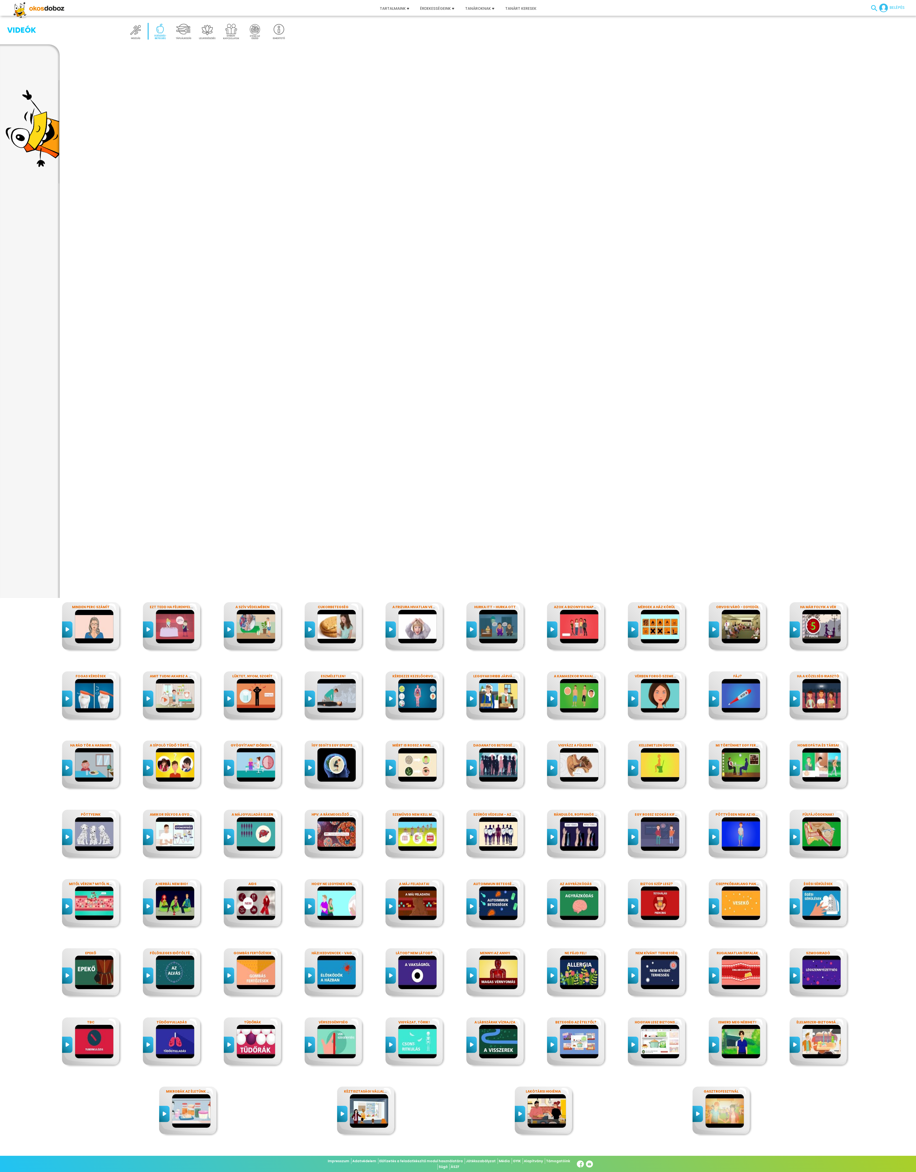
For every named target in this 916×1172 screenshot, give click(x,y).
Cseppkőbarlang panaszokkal (745, 884)
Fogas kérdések (91, 676)
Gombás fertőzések (252, 953)
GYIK (517, 1161)
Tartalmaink (393, 8)
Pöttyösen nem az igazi (738, 814)
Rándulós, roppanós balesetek (584, 814)
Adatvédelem (364, 1161)
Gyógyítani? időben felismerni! (260, 745)
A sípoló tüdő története (174, 745)
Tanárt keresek (520, 8)
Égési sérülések (818, 884)
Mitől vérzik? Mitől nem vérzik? (99, 884)
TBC (90, 1022)
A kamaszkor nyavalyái (576, 676)
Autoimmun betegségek (496, 884)
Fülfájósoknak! (818, 814)
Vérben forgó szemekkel (658, 676)
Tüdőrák (252, 1022)
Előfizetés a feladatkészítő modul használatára (421, 1161)
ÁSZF (455, 1166)
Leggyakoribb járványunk (499, 676)
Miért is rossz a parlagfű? (417, 745)
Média (504, 1161)
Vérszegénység (333, 1022)
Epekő (90, 953)
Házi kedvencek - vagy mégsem (341, 953)
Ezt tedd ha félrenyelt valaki (178, 607)
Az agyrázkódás (576, 884)
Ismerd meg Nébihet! (737, 1022)
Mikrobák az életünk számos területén (203, 1091)
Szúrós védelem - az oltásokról (504, 814)
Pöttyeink (91, 814)
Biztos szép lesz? (656, 884)
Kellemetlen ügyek (656, 745)
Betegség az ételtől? (575, 1022)
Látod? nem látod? (414, 953)
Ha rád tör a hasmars (90, 745)
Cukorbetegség (333, 607)
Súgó (443, 1166)
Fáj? (737, 676)
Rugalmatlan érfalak (737, 953)
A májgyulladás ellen (252, 814)
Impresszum (338, 1161)
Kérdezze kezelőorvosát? (417, 676)
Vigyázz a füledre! (575, 745)
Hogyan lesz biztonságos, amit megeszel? (675, 1022)
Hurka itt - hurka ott (495, 607)
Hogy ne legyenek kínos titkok (341, 884)
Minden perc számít (90, 607)
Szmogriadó (818, 953)
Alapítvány (533, 1161)
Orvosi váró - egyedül (737, 607)
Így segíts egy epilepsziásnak (339, 745)
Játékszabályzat (481, 1161)
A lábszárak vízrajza (494, 1022)
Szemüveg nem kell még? (415, 814)
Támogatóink (558, 1161)
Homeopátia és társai (818, 745)
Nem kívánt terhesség (656, 953)
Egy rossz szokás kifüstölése (663, 814)
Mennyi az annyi (495, 953)
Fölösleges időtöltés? (172, 953)
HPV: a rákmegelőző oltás (336, 814)
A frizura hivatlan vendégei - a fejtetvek (431, 607)
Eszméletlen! (333, 676)
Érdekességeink (436, 8)
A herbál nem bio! (171, 884)
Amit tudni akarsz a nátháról (178, 676)
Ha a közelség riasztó (818, 676)
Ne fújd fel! (576, 953)
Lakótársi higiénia (543, 1091)
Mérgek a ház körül (656, 607)
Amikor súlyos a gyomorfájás (179, 814)
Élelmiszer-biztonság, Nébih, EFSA (828, 1022)
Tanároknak (478, 8)
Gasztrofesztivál (721, 1091)
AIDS (252, 884)
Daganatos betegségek (496, 745)
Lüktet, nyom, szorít (252, 676)
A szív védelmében (252, 607)
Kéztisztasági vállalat (366, 1091)
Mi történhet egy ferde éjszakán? (748, 745)
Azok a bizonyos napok (576, 607)
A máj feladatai (414, 884)
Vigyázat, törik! (414, 1022)
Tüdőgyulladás (171, 1022)
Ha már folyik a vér (818, 607)
